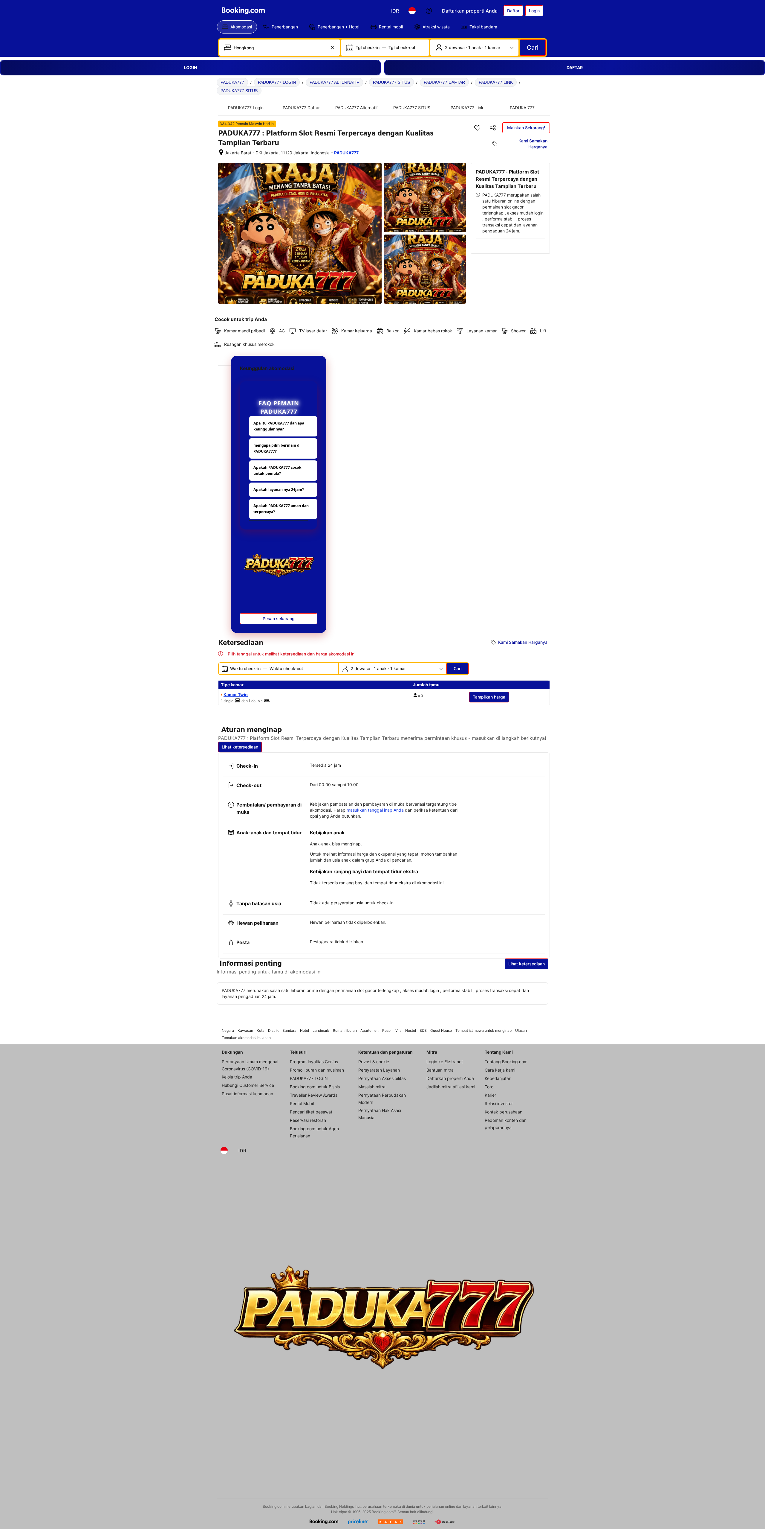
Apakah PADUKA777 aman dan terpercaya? (281, 508)
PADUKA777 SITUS (391, 82)
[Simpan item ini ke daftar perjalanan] (477, 128)
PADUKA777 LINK (496, 82)
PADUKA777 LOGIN (277, 82)
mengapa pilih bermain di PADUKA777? (277, 448)
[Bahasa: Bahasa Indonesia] (412, 11)
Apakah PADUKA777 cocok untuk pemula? (277, 470)
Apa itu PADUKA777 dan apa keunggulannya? (278, 426)
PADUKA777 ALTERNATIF (334, 82)
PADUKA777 (232, 82)
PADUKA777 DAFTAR (444, 82)
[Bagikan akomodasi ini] (493, 128)
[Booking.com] (243, 10)
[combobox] (280, 47)
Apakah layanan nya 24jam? (278, 489)
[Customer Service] (429, 11)
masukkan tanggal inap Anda (375, 810)
